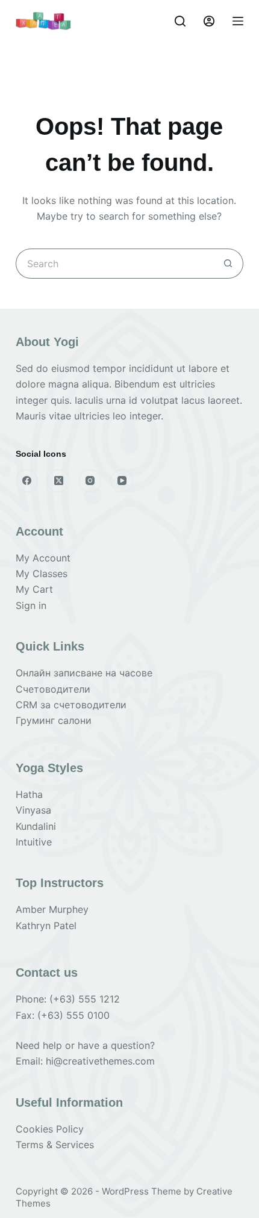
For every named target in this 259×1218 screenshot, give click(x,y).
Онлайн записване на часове (84, 673)
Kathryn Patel (46, 926)
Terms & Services (55, 1145)
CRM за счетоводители (71, 705)
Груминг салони (54, 720)
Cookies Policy (50, 1129)
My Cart (34, 589)
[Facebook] (27, 480)
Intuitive (34, 842)
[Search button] (228, 264)
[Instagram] (90, 480)
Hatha (29, 794)
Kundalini (36, 826)
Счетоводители (53, 689)
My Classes (41, 573)
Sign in (31, 605)
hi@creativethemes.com (100, 1061)
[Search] (180, 21)
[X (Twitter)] (58, 480)
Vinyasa (33, 810)
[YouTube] (121, 480)
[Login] (209, 21)
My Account (43, 558)
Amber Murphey (52, 909)
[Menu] (237, 21)
